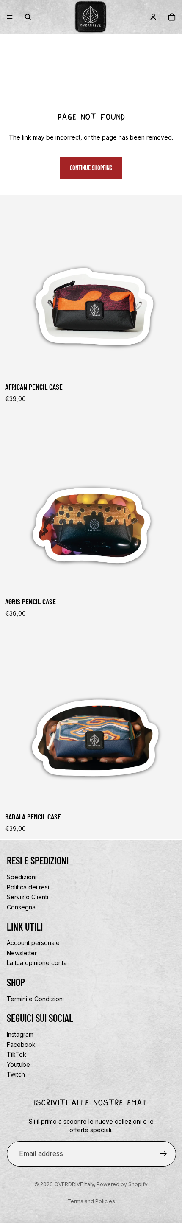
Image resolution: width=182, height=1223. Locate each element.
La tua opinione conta (37, 962)
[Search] (28, 17)
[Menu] (9, 17)
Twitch (16, 1074)
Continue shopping (91, 167)
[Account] (153, 17)
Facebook (21, 1044)
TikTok (16, 1054)
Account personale (33, 942)
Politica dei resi (28, 887)
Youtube (18, 1064)
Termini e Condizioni (35, 998)
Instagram (20, 1034)
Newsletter (22, 953)
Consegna (21, 907)
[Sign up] (163, 1154)
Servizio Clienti (27, 896)
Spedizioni (21, 877)
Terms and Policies (91, 1201)
